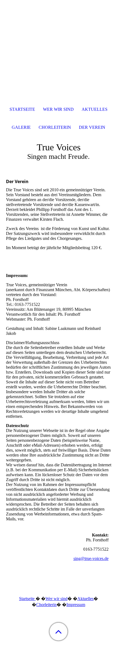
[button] (58, 631)
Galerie (21, 127)
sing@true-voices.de (91, 558)
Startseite (27, 598)
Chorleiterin (46, 604)
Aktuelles (85, 598)
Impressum (75, 604)
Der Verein (92, 127)
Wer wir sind (56, 598)
